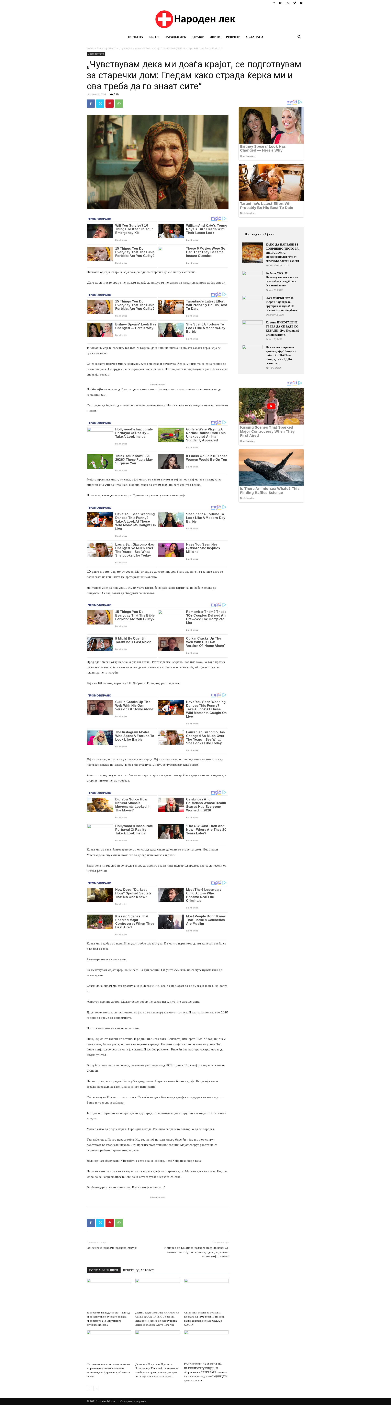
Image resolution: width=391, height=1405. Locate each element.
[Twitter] (287, 3)
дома (90, 48)
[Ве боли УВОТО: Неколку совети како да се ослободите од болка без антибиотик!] (252, 281)
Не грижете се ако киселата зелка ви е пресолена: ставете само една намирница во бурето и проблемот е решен (109, 1370)
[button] (299, 37)
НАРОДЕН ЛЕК (175, 36)
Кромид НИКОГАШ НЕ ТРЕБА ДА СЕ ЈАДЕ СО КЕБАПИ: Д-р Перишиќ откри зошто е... (282, 328)
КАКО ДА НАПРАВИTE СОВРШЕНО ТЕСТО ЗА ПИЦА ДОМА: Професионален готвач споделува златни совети (282, 252)
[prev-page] (89, 1388)
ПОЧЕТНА (135, 36)
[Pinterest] (109, 103)
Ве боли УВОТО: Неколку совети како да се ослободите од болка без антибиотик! (282, 279)
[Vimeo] (294, 3)
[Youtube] (301, 3)
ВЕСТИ (154, 36)
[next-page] (95, 1388)
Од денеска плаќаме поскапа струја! (112, 1248)
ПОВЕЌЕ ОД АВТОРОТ (138, 1270)
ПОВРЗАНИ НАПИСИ (103, 1270)
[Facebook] (274, 3)
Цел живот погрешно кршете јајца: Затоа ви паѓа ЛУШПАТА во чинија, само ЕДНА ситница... (281, 355)
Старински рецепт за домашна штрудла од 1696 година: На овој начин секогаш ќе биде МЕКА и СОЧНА (204, 1319)
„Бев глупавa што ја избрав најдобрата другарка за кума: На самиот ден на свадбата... (283, 304)
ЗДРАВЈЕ (198, 36)
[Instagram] (281, 3)
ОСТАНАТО (254, 36)
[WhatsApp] (119, 103)
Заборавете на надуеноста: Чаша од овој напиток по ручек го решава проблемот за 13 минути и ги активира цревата (108, 1319)
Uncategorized (106, 48)
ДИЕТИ (215, 36)
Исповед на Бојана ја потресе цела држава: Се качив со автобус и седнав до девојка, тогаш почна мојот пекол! (196, 1252)
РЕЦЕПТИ (233, 36)
